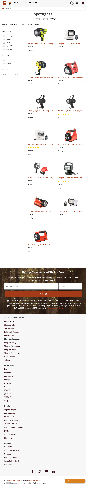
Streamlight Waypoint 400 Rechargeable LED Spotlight (49, 44)
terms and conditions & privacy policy (61, 308)
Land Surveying (34, 19)
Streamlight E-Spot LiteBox (40, 211)
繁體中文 (7, 397)
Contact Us (8, 447)
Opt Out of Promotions (13, 427)
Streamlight (31, 50)
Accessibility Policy (12, 420)
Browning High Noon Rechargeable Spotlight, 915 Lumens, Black (53, 111)
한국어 (7, 401)
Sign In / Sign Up (10, 410)
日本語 (7, 390)
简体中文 (7, 394)
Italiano (7, 387)
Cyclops (30, 184)
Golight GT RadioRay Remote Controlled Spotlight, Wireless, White (54, 144)
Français (7, 380)
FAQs (6, 431)
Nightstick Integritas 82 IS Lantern (42, 245)
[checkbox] (4, 36)
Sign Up (43, 294)
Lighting (45, 19)
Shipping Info (9, 325)
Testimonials (9, 328)
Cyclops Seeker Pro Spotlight (40, 178)
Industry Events (10, 457)
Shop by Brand (10, 350)
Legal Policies (10, 413)
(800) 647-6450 (34, 480)
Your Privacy (9, 417)
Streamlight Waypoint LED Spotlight (43, 77)
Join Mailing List (10, 424)
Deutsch (7, 383)
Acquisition (8, 464)
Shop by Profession (12, 346)
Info (5, 369)
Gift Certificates (10, 434)
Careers (7, 454)
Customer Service (11, 450)
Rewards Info (9, 335)
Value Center (9, 360)
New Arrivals (9, 357)
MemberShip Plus (11, 438)
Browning (30, 117)
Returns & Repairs (11, 332)
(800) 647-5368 (14, 480)
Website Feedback (11, 461)
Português (8, 376)
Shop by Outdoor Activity (14, 353)
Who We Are (9, 321)
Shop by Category (11, 342)
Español (7, 373)
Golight (60, 50)
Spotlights (43, 14)
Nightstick (30, 251)
